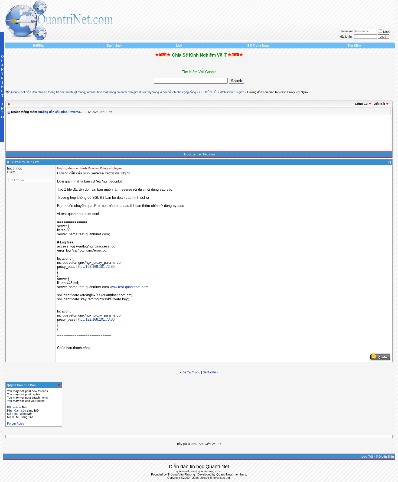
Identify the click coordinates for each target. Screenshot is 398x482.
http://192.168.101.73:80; (96, 267)
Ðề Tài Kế (209, 372)
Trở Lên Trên (385, 456)
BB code (12, 407)
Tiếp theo (209, 154)
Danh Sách (114, 45)
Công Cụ (361, 103)
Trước (188, 154)
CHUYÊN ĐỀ (208, 92)
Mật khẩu (346, 36)
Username (346, 31)
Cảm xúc (20, 410)
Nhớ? (386, 31)
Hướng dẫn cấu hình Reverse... (60, 111)
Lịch (179, 45)
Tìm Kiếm (354, 45)
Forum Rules (15, 423)
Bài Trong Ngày (258, 45)
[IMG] (15, 413)
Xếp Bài (379, 103)
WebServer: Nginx (232, 92)
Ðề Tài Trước (191, 372)
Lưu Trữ (367, 456)
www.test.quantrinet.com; (129, 287)
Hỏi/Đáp (38, 45)
